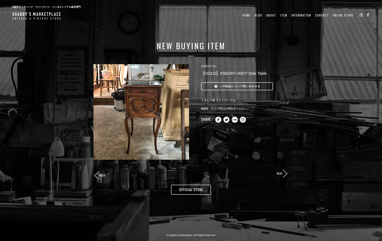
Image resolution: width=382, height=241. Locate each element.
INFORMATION (301, 15)
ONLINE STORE (343, 15)
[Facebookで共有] (218, 121)
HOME (247, 15)
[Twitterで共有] (226, 121)
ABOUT (271, 15)
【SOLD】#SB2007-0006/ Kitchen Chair (100, 176)
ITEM (283, 15)
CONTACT (322, 15)
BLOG (258, 15)
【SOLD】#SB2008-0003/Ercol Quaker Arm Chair (281, 174)
